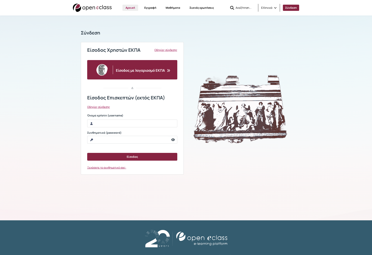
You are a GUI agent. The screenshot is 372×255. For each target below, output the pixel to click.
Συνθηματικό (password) (104, 132)
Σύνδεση (291, 7)
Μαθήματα (173, 7)
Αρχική (130, 7)
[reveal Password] (173, 140)
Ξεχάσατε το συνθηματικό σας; (106, 167)
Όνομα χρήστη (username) (105, 115)
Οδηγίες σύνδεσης (165, 50)
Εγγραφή (150, 7)
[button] (269, 7)
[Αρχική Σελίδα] (92, 8)
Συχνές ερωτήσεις (201, 7)
